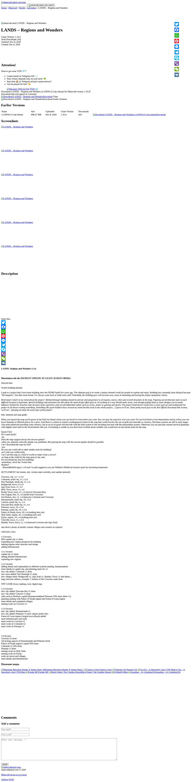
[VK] (176, 75)
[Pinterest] (176, 41)
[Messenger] (176, 46)
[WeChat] (176, 69)
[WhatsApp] (176, 35)
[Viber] (176, 63)
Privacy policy (7, 772)
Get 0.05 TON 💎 (30, 89)
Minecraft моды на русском (14, 775)
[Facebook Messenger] (96, 340)
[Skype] (176, 58)
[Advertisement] (96, 15)
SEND (4, 764)
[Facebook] (176, 30)
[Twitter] (176, 24)
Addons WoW (7, 779)
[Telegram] (176, 52)
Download (47, 96)
